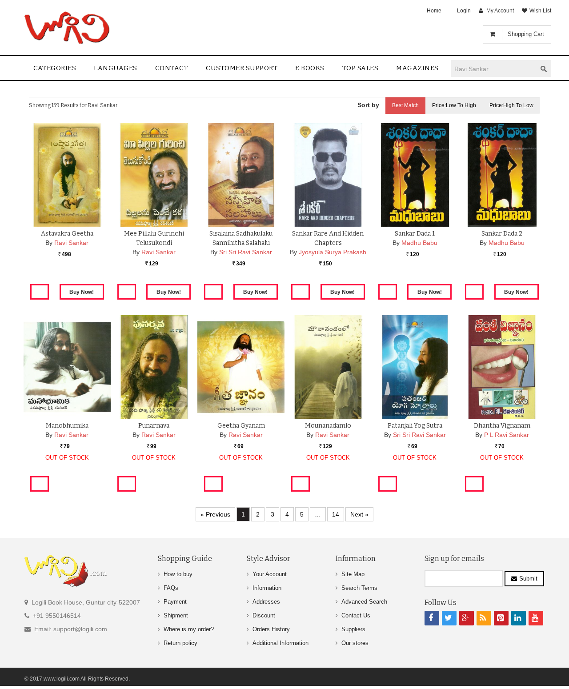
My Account (500, 11)
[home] (67, 28)
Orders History (271, 629)
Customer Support (241, 68)
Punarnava (153, 425)
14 (335, 514)
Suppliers (353, 629)
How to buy (178, 574)
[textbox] (494, 68)
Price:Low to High (454, 105)
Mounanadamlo (328, 425)
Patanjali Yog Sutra (415, 425)
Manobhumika (67, 425)
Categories (54, 68)
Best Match (405, 105)
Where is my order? (189, 629)
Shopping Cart (526, 34)
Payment (175, 601)
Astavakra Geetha (67, 233)
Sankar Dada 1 (415, 233)
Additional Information (280, 643)
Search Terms (359, 588)
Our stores (355, 643)
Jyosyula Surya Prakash (332, 252)
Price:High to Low (511, 105)
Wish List (540, 11)
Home (434, 11)
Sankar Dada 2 (501, 233)
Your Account (269, 574)
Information (266, 588)
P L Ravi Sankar (506, 434)
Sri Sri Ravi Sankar (245, 252)
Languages (115, 68)
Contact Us (355, 615)
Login (464, 11)
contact (171, 68)
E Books (310, 68)
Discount (263, 615)
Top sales (360, 68)
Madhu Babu (419, 242)
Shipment (176, 615)
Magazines (417, 68)
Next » (359, 514)
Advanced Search (364, 601)
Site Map (353, 574)
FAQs (171, 588)
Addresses (266, 601)
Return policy (180, 643)
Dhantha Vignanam (502, 425)
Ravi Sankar (71, 242)
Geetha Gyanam (241, 425)
